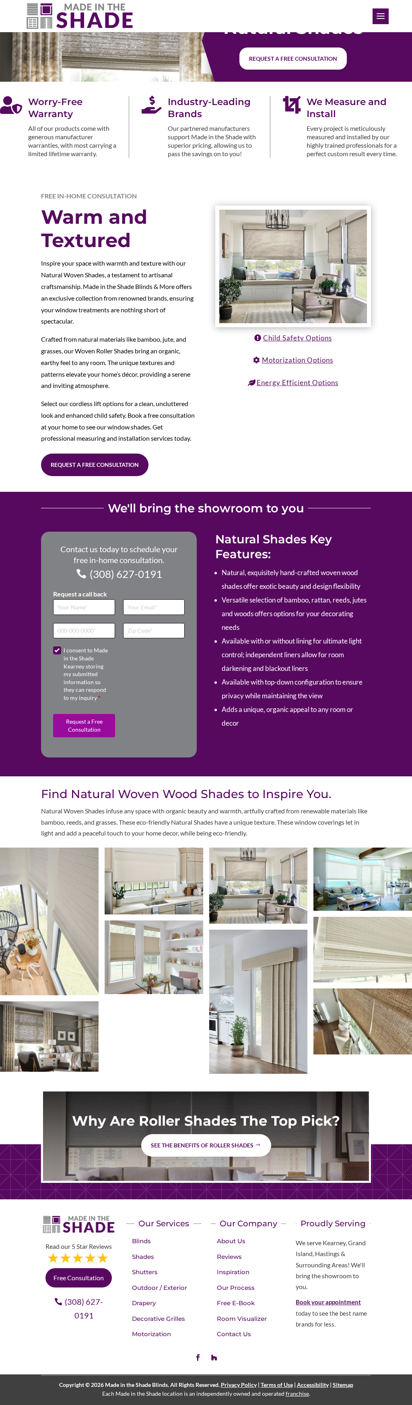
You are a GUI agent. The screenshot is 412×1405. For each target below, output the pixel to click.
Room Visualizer (242, 1318)
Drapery (144, 1303)
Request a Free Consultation (95, 464)
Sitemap (343, 1384)
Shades (143, 1257)
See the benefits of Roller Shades (202, 1145)
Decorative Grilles (158, 1318)
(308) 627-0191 (126, 573)
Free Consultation (79, 1277)
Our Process (236, 1288)
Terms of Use (277, 1384)
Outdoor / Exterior (159, 1288)
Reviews (229, 1257)
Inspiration (233, 1272)
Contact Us (234, 1334)
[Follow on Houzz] (214, 1357)
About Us (231, 1241)
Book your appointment (328, 1302)
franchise (297, 1393)
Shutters (145, 1272)
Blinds (141, 1241)
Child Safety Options (297, 338)
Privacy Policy (239, 1384)
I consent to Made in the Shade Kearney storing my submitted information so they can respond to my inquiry (86, 674)
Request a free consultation (293, 58)
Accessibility (313, 1384)
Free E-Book (236, 1303)
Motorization (151, 1334)
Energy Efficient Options (297, 382)
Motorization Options (297, 360)
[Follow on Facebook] (198, 1357)
